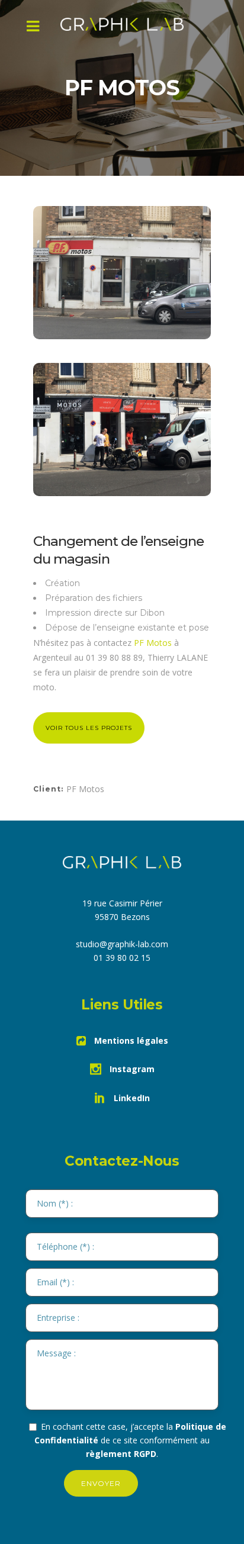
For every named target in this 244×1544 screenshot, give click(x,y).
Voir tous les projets (89, 728)
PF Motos (153, 642)
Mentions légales (130, 1040)
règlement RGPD (121, 1453)
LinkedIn (130, 1098)
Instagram (131, 1069)
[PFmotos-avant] (122, 272)
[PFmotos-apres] (122, 429)
